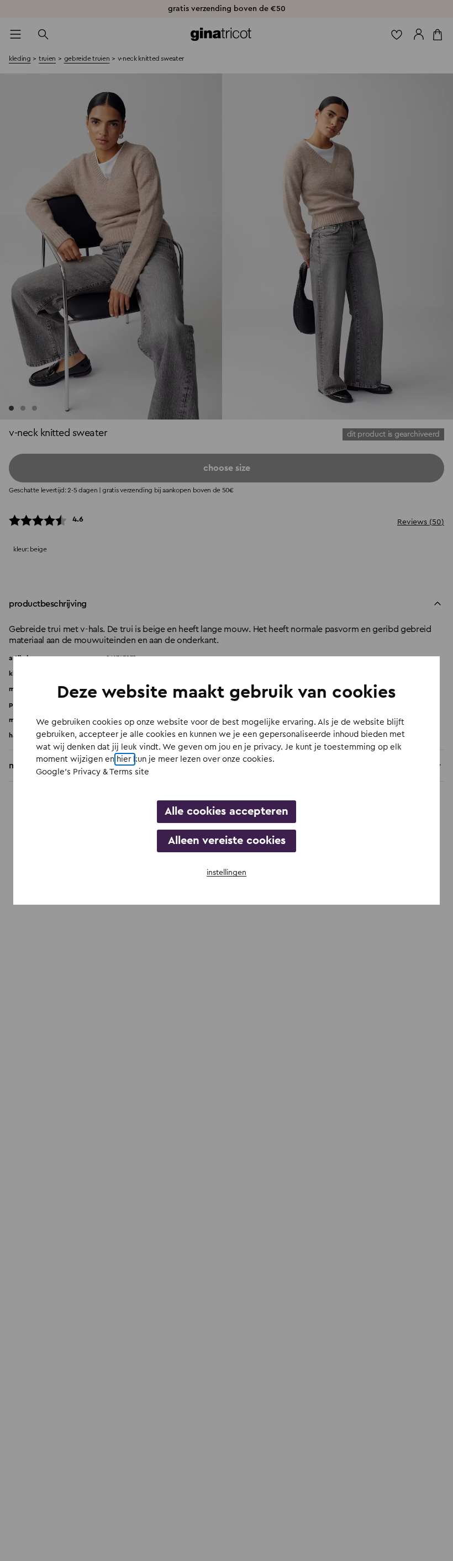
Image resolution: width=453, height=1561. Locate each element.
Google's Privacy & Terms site (92, 772)
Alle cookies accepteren (226, 811)
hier (125, 759)
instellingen (226, 873)
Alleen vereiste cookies (227, 840)
